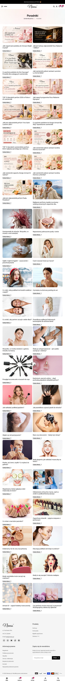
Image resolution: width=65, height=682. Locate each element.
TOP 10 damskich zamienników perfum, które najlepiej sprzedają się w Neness (16, 148)
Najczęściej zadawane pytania (10, 666)
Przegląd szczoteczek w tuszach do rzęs (16, 379)
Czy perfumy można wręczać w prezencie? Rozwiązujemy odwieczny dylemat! (47, 606)
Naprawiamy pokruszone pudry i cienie (46, 231)
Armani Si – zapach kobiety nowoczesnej (16, 606)
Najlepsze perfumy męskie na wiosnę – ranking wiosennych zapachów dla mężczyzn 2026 (46, 204)
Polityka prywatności (8, 653)
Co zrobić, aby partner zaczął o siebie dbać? (17, 319)
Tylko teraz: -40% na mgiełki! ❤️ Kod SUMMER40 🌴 (32, 2)
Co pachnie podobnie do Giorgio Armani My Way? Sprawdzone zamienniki (47, 123)
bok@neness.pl (10, 636)
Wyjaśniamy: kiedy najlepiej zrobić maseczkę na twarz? (14, 490)
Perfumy (34, 628)
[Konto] (56, 6)
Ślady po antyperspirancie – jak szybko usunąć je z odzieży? (46, 350)
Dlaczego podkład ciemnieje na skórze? (46, 549)
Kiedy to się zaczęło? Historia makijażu (46, 575)
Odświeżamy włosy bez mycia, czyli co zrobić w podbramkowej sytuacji (46, 493)
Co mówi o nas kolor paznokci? (13, 521)
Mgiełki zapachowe (37, 633)
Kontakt (5, 664)
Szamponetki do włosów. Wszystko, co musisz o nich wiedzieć (16, 232)
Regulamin (5, 650)
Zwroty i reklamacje (8, 658)
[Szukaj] (54, 6)
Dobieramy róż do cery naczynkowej (15, 549)
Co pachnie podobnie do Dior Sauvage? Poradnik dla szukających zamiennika (16, 73)
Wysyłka (5, 656)
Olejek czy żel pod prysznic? (12, 435)
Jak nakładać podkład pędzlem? (13, 407)
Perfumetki (35, 631)
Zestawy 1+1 (35, 636)
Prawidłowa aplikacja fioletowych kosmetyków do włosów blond (44, 320)
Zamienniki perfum (28, 18)
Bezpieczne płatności (8, 661)
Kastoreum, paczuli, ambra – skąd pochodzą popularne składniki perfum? (46, 379)
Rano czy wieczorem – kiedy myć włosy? (46, 435)
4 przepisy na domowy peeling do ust (45, 290)
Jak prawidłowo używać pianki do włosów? (47, 407)
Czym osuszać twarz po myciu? (43, 261)
